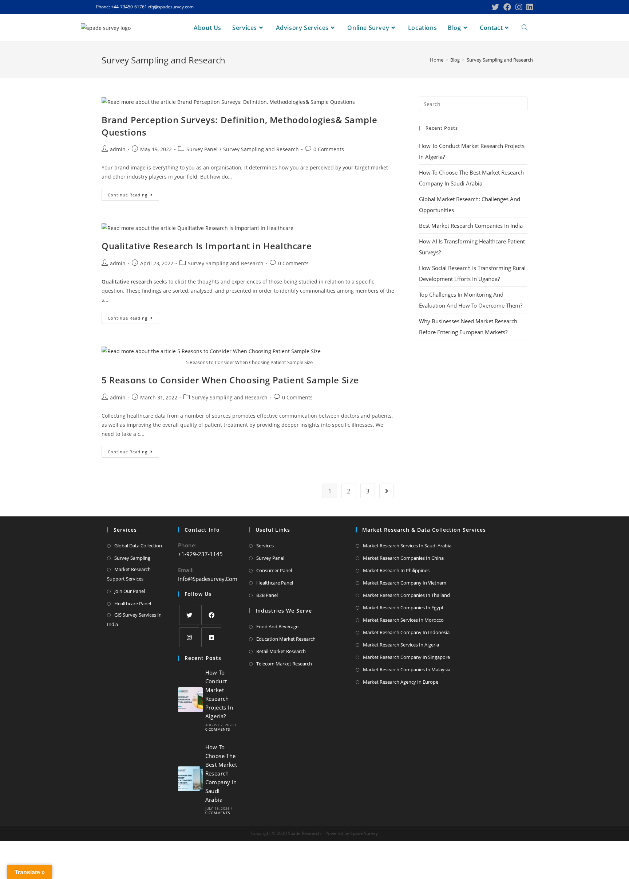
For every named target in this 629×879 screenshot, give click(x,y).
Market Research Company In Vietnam (404, 582)
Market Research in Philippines (396, 570)
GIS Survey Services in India (134, 620)
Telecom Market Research (284, 663)
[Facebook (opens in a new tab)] (507, 7)
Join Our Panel (129, 591)
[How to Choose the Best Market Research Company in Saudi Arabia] (190, 778)
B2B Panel (267, 595)
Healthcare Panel (132, 603)
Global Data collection (138, 545)
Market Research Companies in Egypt (403, 607)
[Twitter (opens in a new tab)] (495, 7)
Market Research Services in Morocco (403, 620)
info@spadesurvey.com (207, 578)
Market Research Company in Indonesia (406, 632)
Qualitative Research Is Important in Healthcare (207, 246)
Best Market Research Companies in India (471, 225)
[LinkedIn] (211, 637)
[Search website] (524, 27)
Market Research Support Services (129, 574)
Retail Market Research (281, 651)
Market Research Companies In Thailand (406, 595)
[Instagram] (189, 637)
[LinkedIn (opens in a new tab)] (528, 7)
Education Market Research (286, 639)
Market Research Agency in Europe (400, 682)
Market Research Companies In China (403, 558)
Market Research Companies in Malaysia (406, 669)
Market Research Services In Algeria (401, 644)
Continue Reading (133, 196)
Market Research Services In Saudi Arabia (407, 545)
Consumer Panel (274, 570)
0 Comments (328, 149)
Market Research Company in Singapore (406, 657)
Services (265, 545)
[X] (189, 615)
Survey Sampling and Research (261, 149)
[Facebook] (211, 615)
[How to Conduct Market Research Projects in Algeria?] (190, 699)
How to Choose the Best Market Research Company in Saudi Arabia (221, 773)
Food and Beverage (277, 626)
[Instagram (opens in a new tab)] (518, 7)
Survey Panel (202, 149)
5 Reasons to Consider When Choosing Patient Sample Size (230, 380)
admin (118, 149)
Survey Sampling (132, 558)
